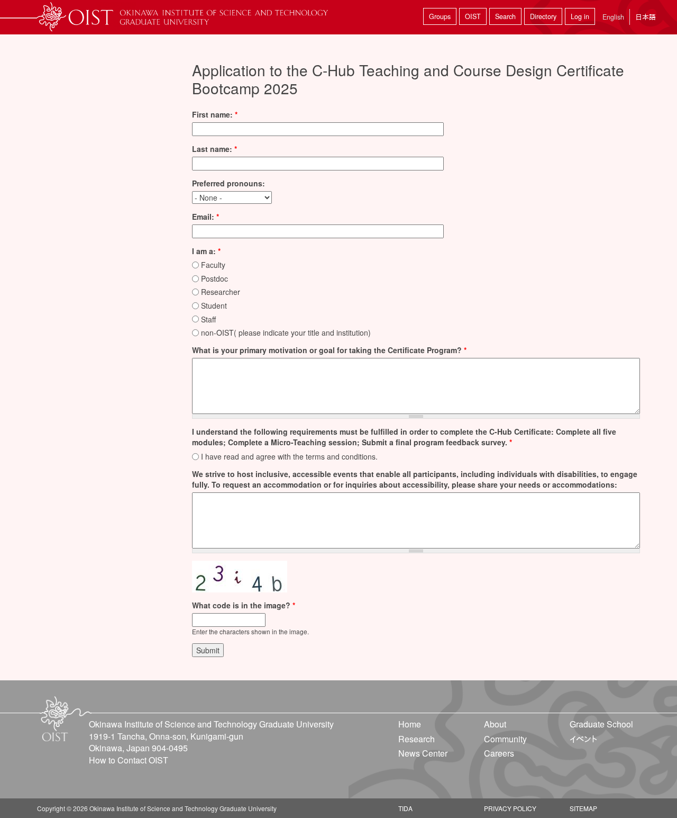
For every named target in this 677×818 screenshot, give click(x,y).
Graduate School (601, 724)
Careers (499, 753)
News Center (422, 753)
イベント (583, 739)
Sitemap (583, 808)
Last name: (214, 148)
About (495, 724)
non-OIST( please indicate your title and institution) (286, 332)
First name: (214, 114)
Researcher (220, 291)
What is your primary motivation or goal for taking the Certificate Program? (329, 350)
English (613, 17)
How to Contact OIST (128, 760)
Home (409, 724)
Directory (543, 16)
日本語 (645, 17)
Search (505, 16)
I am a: (206, 251)
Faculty (213, 264)
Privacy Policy (510, 808)
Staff (208, 319)
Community (505, 739)
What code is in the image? (243, 605)
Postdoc (214, 278)
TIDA (405, 808)
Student (214, 305)
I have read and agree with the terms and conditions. (289, 456)
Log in (580, 16)
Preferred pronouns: (228, 183)
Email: (205, 216)
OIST (473, 16)
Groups (440, 16)
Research (416, 739)
